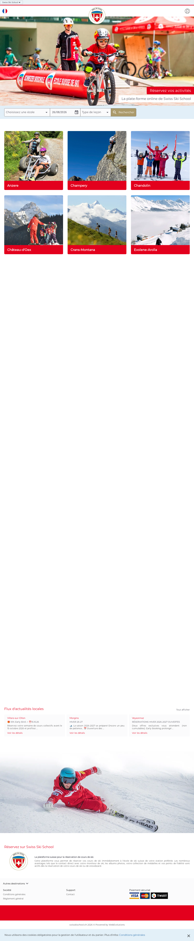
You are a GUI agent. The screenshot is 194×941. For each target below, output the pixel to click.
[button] (97, 883)
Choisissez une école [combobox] (20, 112)
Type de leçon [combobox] (91, 112)
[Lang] (5, 11)
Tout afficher (183, 709)
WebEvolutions (117, 924)
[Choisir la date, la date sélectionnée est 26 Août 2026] (76, 112)
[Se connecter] (187, 11)
